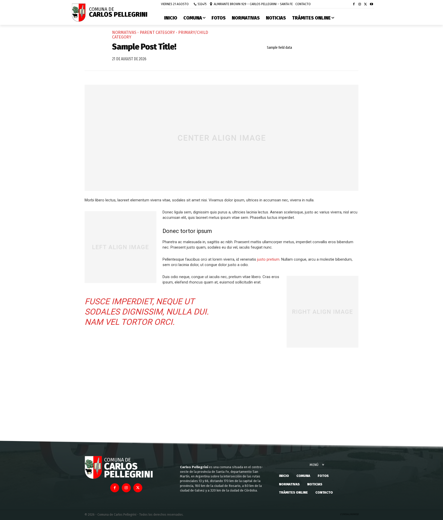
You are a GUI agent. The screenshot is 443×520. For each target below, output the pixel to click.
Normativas (124, 32)
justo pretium (268, 259)
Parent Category (157, 32)
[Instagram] (360, 4)
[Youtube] (371, 4)
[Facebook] (354, 4)
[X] (365, 4)
